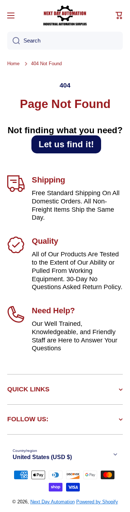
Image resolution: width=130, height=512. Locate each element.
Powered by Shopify (97, 501)
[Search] (13, 41)
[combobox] (65, 41)
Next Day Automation (52, 501)
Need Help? (53, 310)
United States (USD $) (42, 457)
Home (13, 63)
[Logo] (65, 15)
